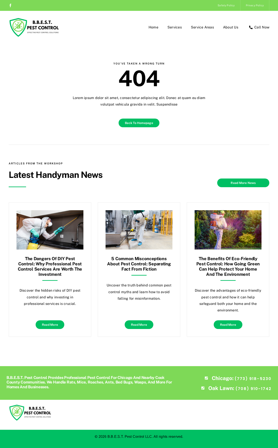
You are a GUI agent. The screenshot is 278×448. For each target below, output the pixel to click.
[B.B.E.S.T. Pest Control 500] (34, 19)
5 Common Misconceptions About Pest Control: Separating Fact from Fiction (139, 264)
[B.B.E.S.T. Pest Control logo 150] (30, 406)
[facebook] (10, 5)
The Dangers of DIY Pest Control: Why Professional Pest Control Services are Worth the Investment (50, 266)
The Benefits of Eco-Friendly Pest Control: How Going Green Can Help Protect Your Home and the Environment (228, 266)
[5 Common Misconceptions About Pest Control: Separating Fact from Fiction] (139, 213)
